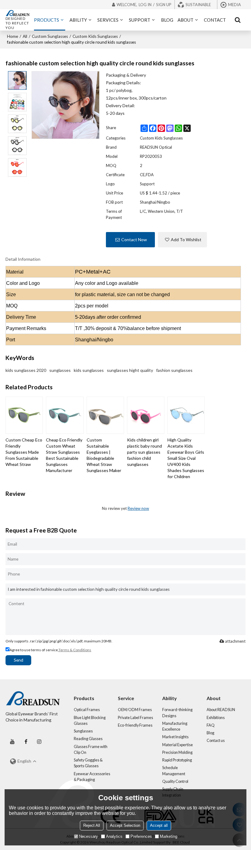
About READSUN (221, 709)
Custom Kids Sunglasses (95, 36)
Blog (210, 733)
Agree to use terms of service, (50, 650)
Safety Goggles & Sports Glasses (88, 763)
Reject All (91, 825)
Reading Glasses (88, 738)
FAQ (211, 725)
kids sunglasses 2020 (26, 370)
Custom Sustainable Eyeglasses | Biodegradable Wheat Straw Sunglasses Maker (104, 455)
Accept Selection (125, 825)
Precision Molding (177, 752)
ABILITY (78, 20)
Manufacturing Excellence (174, 726)
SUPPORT (139, 20)
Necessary (88, 836)
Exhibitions (216, 717)
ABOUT (185, 20)
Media (234, 4)
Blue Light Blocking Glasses (90, 720)
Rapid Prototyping (177, 760)
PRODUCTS (46, 20)
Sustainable (198, 4)
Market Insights (175, 737)
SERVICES (107, 20)
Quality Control (175, 781)
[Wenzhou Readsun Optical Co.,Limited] (18, 13)
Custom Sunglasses (50, 36)
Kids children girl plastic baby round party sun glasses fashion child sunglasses (144, 452)
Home (12, 36)
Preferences (141, 836)
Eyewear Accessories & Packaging (92, 777)
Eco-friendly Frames (135, 725)
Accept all (159, 825)
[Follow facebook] (26, 741)
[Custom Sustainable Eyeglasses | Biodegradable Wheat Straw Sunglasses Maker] (105, 415)
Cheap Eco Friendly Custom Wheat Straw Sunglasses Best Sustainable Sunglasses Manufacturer (64, 455)
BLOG (167, 20)
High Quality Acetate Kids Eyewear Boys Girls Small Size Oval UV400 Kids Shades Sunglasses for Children (185, 458)
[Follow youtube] (12, 741)
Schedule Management (173, 770)
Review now (138, 508)
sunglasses (60, 370)
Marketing (168, 836)
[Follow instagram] (39, 741)
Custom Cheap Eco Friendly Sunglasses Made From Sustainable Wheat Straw (24, 452)
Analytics (114, 836)
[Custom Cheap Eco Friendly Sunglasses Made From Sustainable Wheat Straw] (24, 415)
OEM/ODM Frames (135, 709)
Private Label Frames (135, 717)
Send (18, 660)
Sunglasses (83, 731)
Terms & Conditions (74, 650)
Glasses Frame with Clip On (90, 749)
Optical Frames (87, 709)
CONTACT (215, 20)
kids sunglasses (89, 370)
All (25, 36)
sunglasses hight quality (130, 370)
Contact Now (134, 239)
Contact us (216, 740)
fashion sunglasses (174, 370)
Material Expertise (177, 745)
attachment (235, 641)
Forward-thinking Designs (177, 712)
